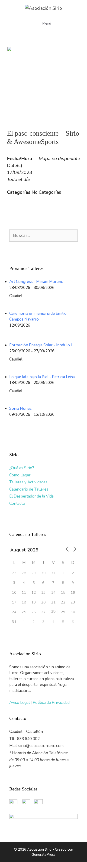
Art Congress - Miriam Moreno (36, 281)
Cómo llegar (20, 475)
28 (53, 611)
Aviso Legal (20, 702)
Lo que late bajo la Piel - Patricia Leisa (42, 377)
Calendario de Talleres (28, 489)
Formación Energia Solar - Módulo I (40, 345)
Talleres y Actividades (28, 482)
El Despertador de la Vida (31, 496)
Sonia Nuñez (20, 408)
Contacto (17, 503)
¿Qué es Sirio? (21, 468)
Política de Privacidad (51, 702)
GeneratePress (43, 854)
